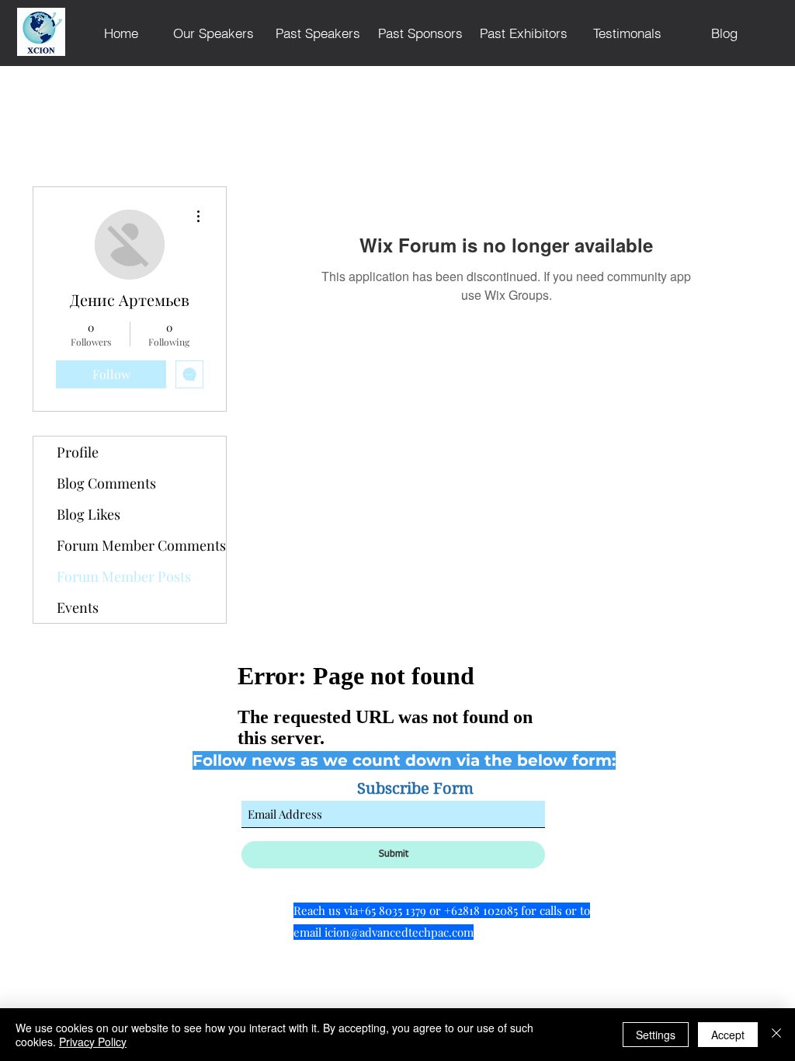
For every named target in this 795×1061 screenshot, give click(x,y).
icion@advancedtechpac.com (399, 932)
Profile (78, 452)
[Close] (776, 1035)
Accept (728, 1034)
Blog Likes (88, 514)
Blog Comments (106, 483)
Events (78, 607)
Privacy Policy (93, 1041)
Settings (655, 1034)
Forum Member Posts (124, 576)
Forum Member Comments (141, 545)
